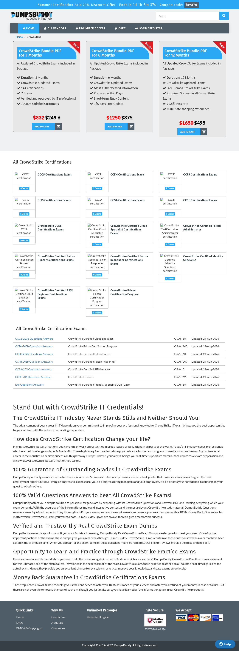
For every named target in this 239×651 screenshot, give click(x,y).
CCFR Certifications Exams (200, 174)
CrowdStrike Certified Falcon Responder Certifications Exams (129, 260)
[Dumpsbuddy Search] (224, 16)
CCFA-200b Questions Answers (34, 346)
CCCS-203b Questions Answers (34, 338)
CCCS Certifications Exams (55, 174)
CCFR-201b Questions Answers (34, 361)
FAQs (19, 622)
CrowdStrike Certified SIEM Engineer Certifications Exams (55, 294)
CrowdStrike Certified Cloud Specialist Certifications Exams (128, 229)
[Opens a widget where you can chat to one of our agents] (225, 644)
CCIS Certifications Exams (54, 200)
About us (57, 622)
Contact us (58, 617)
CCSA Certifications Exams (127, 200)
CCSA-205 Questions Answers (33, 369)
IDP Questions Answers (29, 384)
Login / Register (150, 28)
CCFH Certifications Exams (127, 174)
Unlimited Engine (98, 617)
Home (29, 28)
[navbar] (15, 26)
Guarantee (58, 628)
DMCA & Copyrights (29, 628)
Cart (121, 28)
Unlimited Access (91, 28)
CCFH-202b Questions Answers (34, 353)
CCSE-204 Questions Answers (33, 376)
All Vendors (56, 28)
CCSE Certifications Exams (200, 200)
